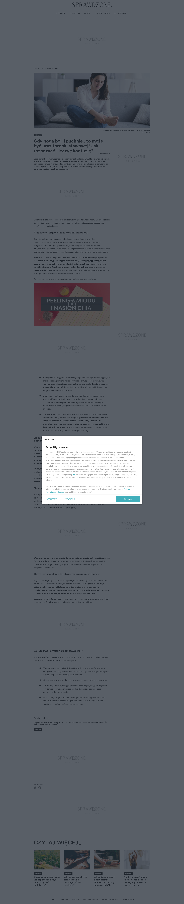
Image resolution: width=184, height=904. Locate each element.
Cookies (60, 492)
